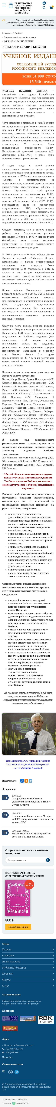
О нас (5, 986)
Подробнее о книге (18, 926)
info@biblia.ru (12, 1052)
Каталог (7, 949)
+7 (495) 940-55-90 (14, 1048)
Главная (6, 33)
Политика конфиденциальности (15, 1099)
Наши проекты (11, 961)
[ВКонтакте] (22, 781)
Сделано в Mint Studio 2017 (16, 1103)
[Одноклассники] (26, 781)
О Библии (18, 33)
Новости (7, 973)
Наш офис (7, 1057)
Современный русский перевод (20, 37)
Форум (6, 979)
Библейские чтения (14, 967)
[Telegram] (30, 781)
